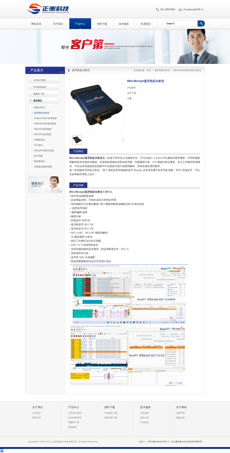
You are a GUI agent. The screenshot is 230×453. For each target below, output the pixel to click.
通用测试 (37, 100)
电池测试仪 (39, 161)
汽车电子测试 (39, 80)
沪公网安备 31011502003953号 (186, 441)
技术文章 (144, 417)
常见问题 (144, 413)
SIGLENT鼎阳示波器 (44, 150)
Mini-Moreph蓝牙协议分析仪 (47, 8)
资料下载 (102, 23)
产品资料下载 (110, 413)
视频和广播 (38, 94)
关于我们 (58, 23)
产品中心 (80, 23)
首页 (149, 70)
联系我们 (146, 23)
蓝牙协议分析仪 (41, 113)
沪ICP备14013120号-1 (158, 441)
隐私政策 (180, 417)
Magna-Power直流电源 (45, 118)
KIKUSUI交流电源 (42, 134)
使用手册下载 (110, 417)
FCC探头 (38, 145)
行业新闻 (144, 422)
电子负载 (38, 156)
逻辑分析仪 (39, 107)
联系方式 (36, 417)
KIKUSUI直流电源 (42, 129)
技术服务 (124, 23)
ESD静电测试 (39, 87)
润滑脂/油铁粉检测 (43, 166)
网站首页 (36, 23)
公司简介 (36, 413)
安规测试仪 (39, 140)
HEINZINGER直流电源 (45, 123)
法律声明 (180, 413)
